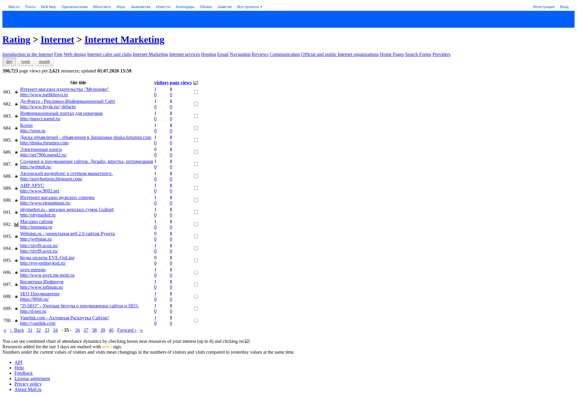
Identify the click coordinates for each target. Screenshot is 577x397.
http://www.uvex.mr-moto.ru (47, 275)
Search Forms (418, 54)
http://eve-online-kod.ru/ (43, 263)
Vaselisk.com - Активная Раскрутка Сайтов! (64, 317)
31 (30, 330)
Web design (75, 54)
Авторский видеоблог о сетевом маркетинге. (66, 173)
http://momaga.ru (36, 226)
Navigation (240, 54)
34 (55, 330)
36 (77, 330)
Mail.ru (14, 6)
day (9, 61)
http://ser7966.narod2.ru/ (43, 154)
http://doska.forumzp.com (44, 142)
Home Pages (392, 54)
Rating (16, 39)
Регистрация (544, 6)
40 (111, 330)
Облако (206, 6)
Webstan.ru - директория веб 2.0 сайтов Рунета (67, 233)
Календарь (185, 6)
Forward (126, 330)
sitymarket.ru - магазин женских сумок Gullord (67, 209)
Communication (285, 54)
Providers (441, 54)
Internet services (184, 54)
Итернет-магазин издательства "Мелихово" (64, 89)
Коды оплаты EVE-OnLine (47, 257)
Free (58, 54)
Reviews (260, 54)
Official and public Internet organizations (340, 54)
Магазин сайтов (36, 221)
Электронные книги (41, 149)
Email (222, 54)
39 (102, 330)
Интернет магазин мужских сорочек (57, 197)
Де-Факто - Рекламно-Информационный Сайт (67, 101)
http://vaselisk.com (37, 323)
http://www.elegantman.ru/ (45, 202)
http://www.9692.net (39, 190)
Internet (57, 39)
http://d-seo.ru (33, 311)
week (25, 61)
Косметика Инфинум (41, 281)
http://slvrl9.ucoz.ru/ (39, 245)
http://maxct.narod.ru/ (40, 118)
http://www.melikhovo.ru (44, 94)
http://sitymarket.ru (38, 214)
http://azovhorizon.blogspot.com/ (51, 178)
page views (181, 82)
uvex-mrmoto (33, 269)
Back (17, 330)
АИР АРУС (32, 185)
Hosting (208, 54)
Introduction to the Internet (27, 54)
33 (46, 330)
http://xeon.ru (32, 130)
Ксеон (26, 125)
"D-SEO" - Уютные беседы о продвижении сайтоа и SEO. (79, 305)
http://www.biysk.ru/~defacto (48, 106)
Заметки (225, 6)
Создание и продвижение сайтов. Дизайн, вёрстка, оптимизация (86, 161)
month (44, 61)
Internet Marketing (124, 39)
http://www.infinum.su (41, 287)
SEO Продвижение (40, 293)
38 (94, 330)
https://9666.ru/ (34, 299)
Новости (163, 6)
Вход (564, 6)
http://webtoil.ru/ (35, 166)
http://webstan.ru (36, 239)
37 (86, 330)
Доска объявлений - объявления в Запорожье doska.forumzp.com (85, 137)
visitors (161, 82)
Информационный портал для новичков (61, 113)
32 (38, 330)
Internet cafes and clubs (109, 54)
